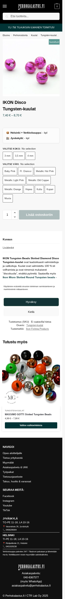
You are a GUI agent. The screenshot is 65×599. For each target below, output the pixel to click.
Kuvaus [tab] (7, 239)
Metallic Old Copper (38, 180)
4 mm (30, 155)
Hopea (28, 189)
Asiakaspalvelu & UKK (15, 467)
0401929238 (11, 546)
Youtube (7, 505)
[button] (57, 6)
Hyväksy (31, 301)
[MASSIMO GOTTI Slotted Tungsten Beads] (31, 378)
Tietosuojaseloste (13, 476)
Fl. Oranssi (25, 171)
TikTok (6, 510)
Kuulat (34, 35)
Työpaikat (8, 472)
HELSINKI (8, 535)
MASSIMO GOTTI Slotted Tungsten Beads (28, 414)
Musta (8, 198)
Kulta (39, 189)
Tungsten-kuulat (49, 35)
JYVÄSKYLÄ (10, 518)
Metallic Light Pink (14, 180)
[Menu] (8, 6)
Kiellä (31, 311)
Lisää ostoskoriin (39, 215)
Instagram (8, 500)
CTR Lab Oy (34, 595)
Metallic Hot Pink (45, 171)
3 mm (7, 155)
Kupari (50, 189)
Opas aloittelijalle (12, 453)
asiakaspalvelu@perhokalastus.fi (31, 585)
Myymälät (8, 462)
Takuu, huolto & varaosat (17, 481)
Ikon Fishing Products (37, 329)
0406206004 (11, 530)
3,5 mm (19, 155)
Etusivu (6, 35)
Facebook (8, 496)
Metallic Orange (13, 189)
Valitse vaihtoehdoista (31, 425)
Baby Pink (10, 171)
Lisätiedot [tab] (8, 247)
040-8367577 (31, 577)
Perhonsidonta (20, 35)
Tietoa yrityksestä (13, 457)
